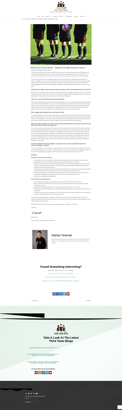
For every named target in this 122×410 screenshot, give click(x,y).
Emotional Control (34, 70)
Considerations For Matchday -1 (43, 347)
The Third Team (61, 10)
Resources (47, 16)
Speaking (55, 16)
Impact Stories (69, 16)
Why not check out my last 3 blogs (61, 270)
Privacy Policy (33, 398)
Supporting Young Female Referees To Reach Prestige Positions (43, 362)
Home (38, 16)
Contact (82, 16)
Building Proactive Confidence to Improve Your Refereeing (43, 354)
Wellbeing (40, 70)
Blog (42, 16)
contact (37, 204)
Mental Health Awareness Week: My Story (61, 277)
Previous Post (34, 300)
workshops (62, 199)
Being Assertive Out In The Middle (61, 273)
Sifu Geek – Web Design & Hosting (39, 402)
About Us (61, 16)
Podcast (75, 16)
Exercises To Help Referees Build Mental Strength (61, 280)
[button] (85, 16)
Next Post (88, 300)
